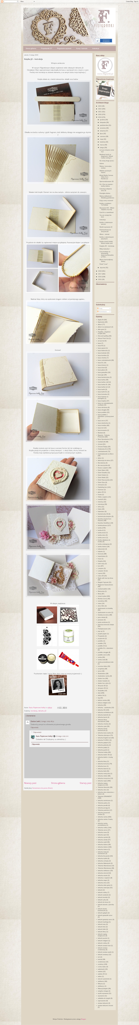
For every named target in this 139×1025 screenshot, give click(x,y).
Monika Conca (102, 598)
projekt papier (102, 633)
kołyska (100, 551)
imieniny (100, 502)
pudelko (100, 641)
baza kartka (101, 380)
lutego (102, 147)
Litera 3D (101, 576)
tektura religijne (103, 703)
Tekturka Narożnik (103, 787)
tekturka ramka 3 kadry (105, 819)
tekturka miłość (102, 776)
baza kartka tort (103, 387)
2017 (100, 274)
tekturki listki (102, 929)
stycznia (103, 267)
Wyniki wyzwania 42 (106, 227)
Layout (100, 573)
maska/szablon (102, 589)
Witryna (100, 983)
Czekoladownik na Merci (105, 454)
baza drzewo (102, 365)
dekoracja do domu (104, 460)
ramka (100, 657)
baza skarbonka (103, 423)
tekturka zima (102, 883)
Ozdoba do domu (103, 615)
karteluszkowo (102, 525)
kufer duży (101, 563)
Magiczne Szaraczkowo (105, 585)
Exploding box (102, 487)
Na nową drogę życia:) (107, 161)
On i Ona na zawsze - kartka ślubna (106, 185)
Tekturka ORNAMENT (105, 796)
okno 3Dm (101, 606)
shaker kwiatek (102, 681)
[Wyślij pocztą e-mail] (58, 708)
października (104, 125)
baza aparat (102, 348)
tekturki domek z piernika (106, 904)
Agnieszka (101, 322)
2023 (100, 106)
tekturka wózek (102, 875)
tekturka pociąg (103, 808)
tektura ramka (102, 700)
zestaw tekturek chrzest (105, 1005)
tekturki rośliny (102, 892)
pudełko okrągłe (103, 652)
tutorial (100, 959)
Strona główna (31, 48)
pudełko (100, 643)
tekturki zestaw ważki (104, 952)
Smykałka (101, 690)
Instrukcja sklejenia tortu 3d (106, 189)
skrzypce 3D (102, 688)
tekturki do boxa (103, 902)
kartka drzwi (102, 532)
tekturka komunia (103, 764)
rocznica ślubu (102, 666)
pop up (100, 631)
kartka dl (100, 530)
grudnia (102, 119)
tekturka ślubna (103, 844)
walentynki (101, 969)
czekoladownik (102, 451)
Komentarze (102, 311)
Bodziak (100, 433)
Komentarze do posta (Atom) (42, 788)
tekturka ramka (102, 817)
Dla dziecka (101, 463)
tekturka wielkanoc (104, 870)
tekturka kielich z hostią (105, 757)
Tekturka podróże (103, 810)
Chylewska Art (102, 449)
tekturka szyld (102, 842)
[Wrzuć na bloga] (60, 708)
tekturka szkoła (102, 840)
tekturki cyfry (102, 900)
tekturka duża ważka (104, 733)
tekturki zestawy (103, 954)
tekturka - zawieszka (104, 707)
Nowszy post (30, 783)
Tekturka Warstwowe (104, 868)
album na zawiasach (104, 327)
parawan (100, 620)
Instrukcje (95, 48)
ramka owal (101, 659)
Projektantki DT (46, 48)
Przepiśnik (101, 636)
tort (99, 957)
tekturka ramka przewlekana (102, 824)
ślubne (102, 163)
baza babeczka (103, 350)
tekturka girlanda (103, 745)
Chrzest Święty (102, 446)
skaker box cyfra (103, 683)
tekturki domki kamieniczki (102, 909)
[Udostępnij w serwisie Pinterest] (66, 708)
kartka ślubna (102, 546)
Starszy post (85, 783)
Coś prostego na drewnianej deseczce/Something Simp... (107, 254)
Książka (100, 561)
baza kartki (101, 389)
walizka (100, 971)
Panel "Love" (104, 264)
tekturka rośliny (103, 827)
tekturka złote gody (104, 885)
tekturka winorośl (103, 873)
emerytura (101, 485)
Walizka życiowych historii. (105, 171)
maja (101, 139)
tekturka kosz (102, 766)
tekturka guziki (102, 750)
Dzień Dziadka (102, 472)
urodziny (100, 964)
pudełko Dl (101, 646)
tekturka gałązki (103, 742)
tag (99, 698)
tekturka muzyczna (104, 778)
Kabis (99, 509)
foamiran (100, 489)
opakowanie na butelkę (105, 608)
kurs (99, 566)
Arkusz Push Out (103, 338)
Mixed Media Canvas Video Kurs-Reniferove (106, 177)
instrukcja (34, 711)
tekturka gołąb (102, 747)
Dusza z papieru (103, 468)
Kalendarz (101, 511)
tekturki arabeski (103, 895)
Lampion (100, 568)
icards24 (100, 499)
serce (99, 671)
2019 (100, 117)
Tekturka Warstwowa (104, 865)
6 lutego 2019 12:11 (62, 736)
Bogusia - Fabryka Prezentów (104, 436)
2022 (100, 109)
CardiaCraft (101, 442)
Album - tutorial (104, 234)
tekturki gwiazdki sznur (105, 915)
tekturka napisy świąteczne (103, 784)
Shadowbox (101, 673)
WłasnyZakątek (103, 988)
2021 (100, 111)
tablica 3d (101, 695)
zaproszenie (102, 1001)
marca (102, 145)
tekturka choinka (103, 724)
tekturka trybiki (102, 858)
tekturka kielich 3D (104, 755)
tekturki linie (101, 927)
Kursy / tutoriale (81, 48)
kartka (100, 528)
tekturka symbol (103, 837)
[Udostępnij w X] (62, 708)
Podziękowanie (102, 629)
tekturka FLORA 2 (103, 740)
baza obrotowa (102, 407)
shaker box (101, 678)
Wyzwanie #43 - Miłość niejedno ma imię (107, 208)
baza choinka (102, 358)
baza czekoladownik (104, 360)
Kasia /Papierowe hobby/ (44, 736)
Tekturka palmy (103, 803)
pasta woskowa (103, 622)
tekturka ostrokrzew (104, 800)
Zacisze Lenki (35, 721)
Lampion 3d (101, 571)
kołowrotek (101, 549)
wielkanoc (101, 981)
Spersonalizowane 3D (107, 181)
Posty (100, 308)
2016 (100, 276)
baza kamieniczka (103, 377)
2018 (100, 271)
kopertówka (101, 556)
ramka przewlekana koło (105, 662)
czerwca (103, 136)
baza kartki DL (102, 392)
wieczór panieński (103, 979)
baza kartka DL (103, 384)
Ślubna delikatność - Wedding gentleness (107, 197)
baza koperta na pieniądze (103, 397)
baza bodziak (102, 353)
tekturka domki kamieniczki (102, 729)
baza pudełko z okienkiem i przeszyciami (106, 415)
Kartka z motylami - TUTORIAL (106, 204)
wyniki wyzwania (103, 993)
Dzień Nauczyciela (104, 480)
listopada (103, 122)
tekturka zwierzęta (103, 887)
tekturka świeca (103, 849)
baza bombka (102, 355)
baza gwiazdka (102, 372)
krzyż (99, 558)
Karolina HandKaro (104, 523)
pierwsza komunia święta (106, 624)
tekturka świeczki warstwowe (103, 852)
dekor (99, 458)
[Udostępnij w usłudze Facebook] (64, 708)
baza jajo (101, 375)
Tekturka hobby (103, 752)
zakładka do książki (104, 998)
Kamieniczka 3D (103, 514)
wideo (100, 976)
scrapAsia (101, 669)
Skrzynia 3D (102, 685)
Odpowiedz (34, 727)
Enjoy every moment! (106, 200)
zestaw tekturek (103, 1003)
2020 (100, 114)
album (100, 324)
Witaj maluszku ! (105, 249)
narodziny (101, 601)
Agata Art (101, 319)
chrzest (100, 444)
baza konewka (102, 394)
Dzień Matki (101, 477)
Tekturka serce (102, 830)
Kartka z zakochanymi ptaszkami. (107, 238)
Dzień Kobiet (102, 475)
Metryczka (101, 591)
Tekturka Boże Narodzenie (102, 720)
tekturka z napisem (104, 878)
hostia (100, 494)
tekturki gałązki (102, 913)
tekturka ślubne (103, 847)
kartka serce (102, 537)
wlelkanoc (101, 986)
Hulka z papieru (103, 497)
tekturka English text (104, 738)
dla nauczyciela (103, 465)
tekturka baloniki (103, 715)
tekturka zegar (102, 880)
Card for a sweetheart (107, 212)
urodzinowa (101, 962)
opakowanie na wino (104, 612)
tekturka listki (102, 771)
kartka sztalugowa (103, 544)
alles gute (101, 329)
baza (99, 343)
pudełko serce (102, 655)
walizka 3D (101, 974)
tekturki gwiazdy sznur (105, 919)
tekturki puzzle (102, 938)
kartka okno (101, 535)
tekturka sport (102, 835)
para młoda (101, 617)
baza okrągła (102, 410)
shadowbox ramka (104, 676)
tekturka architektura (104, 712)
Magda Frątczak (103, 582)
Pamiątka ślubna (105, 193)
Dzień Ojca (101, 482)
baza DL (100, 362)
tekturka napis (102, 781)
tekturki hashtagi (103, 922)
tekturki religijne (103, 940)
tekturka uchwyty (103, 861)
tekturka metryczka (104, 773)
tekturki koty (102, 924)
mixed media (102, 596)
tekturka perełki (103, 805)
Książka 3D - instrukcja (107, 246)
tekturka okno (102, 790)
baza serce (101, 420)
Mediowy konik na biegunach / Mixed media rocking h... (106, 156)
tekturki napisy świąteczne (102, 935)
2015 (100, 279)
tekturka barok (102, 717)
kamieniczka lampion (104, 516)
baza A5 (100, 345)
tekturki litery (102, 931)
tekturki (100, 890)
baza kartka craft (103, 382)
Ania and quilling (103, 336)
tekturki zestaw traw (104, 945)
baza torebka (102, 425)
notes (99, 603)
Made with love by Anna (105, 578)
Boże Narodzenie (103, 439)
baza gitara (101, 370)
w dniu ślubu (102, 966)
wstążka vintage (103, 991)
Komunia (100, 554)
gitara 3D (101, 492)
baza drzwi (101, 367)
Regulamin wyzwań (64, 48)
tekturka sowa (102, 832)
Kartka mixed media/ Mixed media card (106, 242)
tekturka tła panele (104, 856)
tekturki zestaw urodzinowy (102, 948)
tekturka (100, 705)
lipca (101, 133)
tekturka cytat (102, 726)
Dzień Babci (101, 470)
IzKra (99, 506)
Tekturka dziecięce (104, 735)
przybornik (101, 638)
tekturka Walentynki (104, 863)
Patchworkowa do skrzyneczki (105, 230)
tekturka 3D (42, 711)
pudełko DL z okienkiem (105, 648)
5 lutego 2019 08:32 (47, 721)
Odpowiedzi (37, 732)
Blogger (83, 1019)
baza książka (102, 401)
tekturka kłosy (102, 761)
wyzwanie (101, 996)
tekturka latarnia (103, 768)
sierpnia (102, 131)
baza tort (100, 428)
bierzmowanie (102, 430)
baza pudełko (102, 412)
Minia (99, 594)
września (103, 128)
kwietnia (103, 142)
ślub (99, 693)
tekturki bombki (103, 897)
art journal (101, 341)
